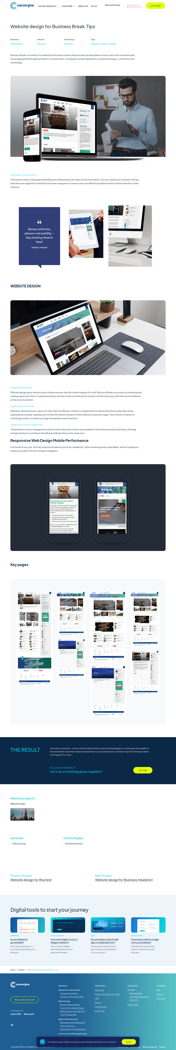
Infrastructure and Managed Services (72, 1034)
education (95, 43)
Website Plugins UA (149, 1047)
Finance (98, 1002)
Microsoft (29, 1014)
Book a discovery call (24, 999)
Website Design (16, 43)
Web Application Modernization (72, 1029)
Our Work (67, 6)
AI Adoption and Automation (69, 990)
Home (12, 970)
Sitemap (162, 1047)
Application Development (68, 1019)
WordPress (68, 43)
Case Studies (133, 1004)
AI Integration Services (69, 993)
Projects (21, 970)
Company (161, 986)
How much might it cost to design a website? (64, 941)
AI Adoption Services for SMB (71, 997)
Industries (100, 986)
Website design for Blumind (30, 880)
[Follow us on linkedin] (12, 1024)
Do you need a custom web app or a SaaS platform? (104, 941)
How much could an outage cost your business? (145, 941)
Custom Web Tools (67, 1026)
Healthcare (99, 990)
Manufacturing (100, 1007)
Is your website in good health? (19, 941)
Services (62, 986)
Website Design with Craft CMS (72, 1011)
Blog (94, 6)
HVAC (97, 998)
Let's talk (143, 770)
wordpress (112, 43)
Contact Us (161, 998)
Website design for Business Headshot (124, 880)
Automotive (100, 1011)
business (103, 43)
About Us (83, 6)
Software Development (139, 997)
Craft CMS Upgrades (68, 1014)
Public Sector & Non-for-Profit (107, 994)
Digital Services (47, 6)
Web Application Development (72, 1022)
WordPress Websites (74, 843)
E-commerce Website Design (72, 1008)
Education (41, 43)
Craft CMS (15, 1014)
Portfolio (131, 990)
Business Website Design (70, 1004)
